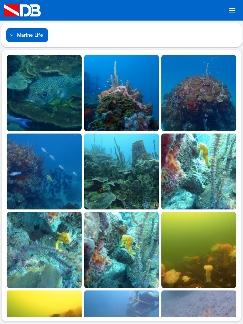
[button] (232, 10)
